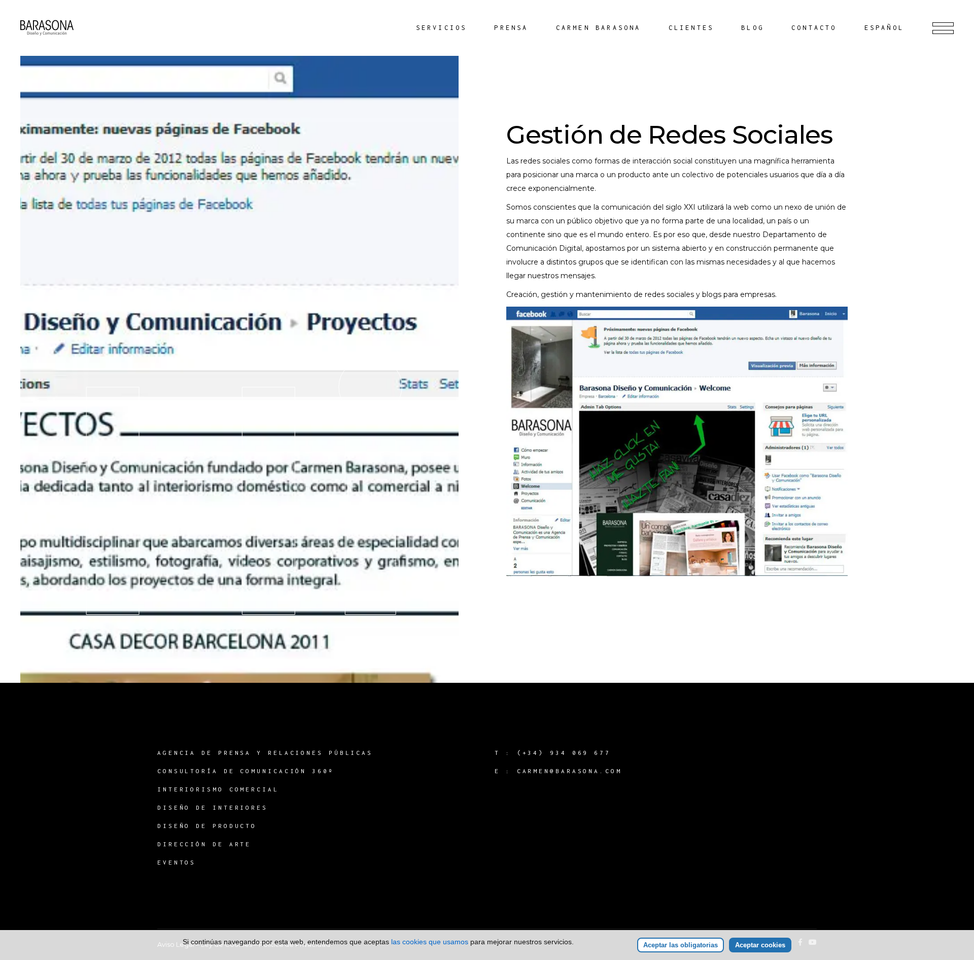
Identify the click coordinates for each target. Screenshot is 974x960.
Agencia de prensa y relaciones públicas (265, 752)
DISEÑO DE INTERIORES (212, 807)
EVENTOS (176, 862)
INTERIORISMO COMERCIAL (218, 789)
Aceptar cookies (760, 945)
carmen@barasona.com (569, 771)
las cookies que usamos (429, 942)
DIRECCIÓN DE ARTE (204, 844)
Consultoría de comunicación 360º (245, 771)
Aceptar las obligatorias (680, 945)
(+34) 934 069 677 (564, 752)
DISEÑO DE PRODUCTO (207, 825)
